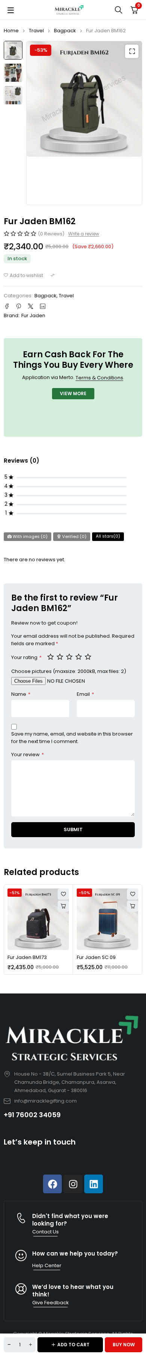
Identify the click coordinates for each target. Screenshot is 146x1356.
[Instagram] (73, 1184)
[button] (132, 51)
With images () (30, 536)
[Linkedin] (93, 1184)
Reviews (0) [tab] (21, 460)
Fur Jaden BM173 (27, 957)
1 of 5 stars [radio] (51, 656)
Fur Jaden (33, 315)
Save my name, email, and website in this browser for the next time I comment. (72, 737)
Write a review (83, 234)
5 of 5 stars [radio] (89, 656)
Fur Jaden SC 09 (96, 957)
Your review (27, 754)
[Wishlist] (23, 275)
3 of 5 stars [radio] (70, 656)
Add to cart (73, 1344)
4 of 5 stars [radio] (79, 656)
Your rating (26, 657)
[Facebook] (52, 1184)
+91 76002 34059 (32, 1114)
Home (11, 30)
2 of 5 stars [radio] (61, 656)
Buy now (124, 1344)
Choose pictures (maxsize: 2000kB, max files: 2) (68, 671)
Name (20, 694)
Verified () (73, 536)
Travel (36, 30)
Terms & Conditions (99, 377)
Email (85, 694)
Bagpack (65, 30)
